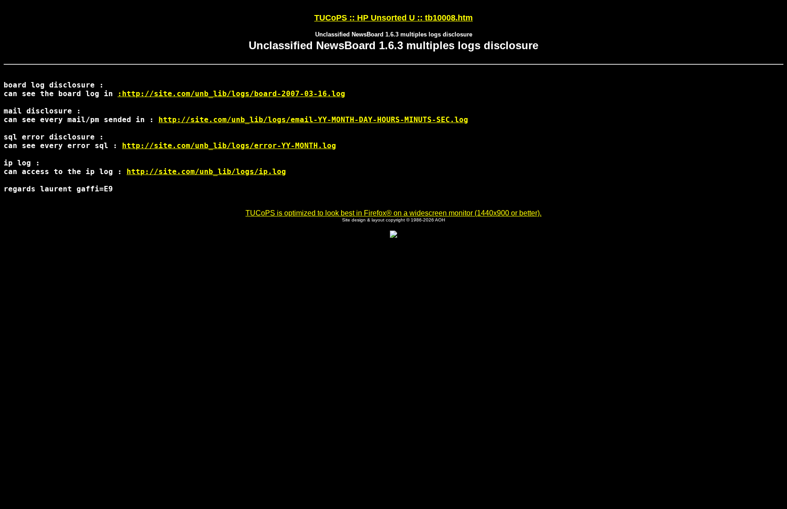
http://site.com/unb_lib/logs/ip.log (206, 171)
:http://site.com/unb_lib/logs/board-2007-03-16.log (231, 93)
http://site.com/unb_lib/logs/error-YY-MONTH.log (229, 145)
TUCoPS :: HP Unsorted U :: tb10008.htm (393, 17)
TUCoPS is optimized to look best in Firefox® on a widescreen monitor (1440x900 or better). (393, 213)
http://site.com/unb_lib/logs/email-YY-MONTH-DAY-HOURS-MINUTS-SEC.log (313, 119)
